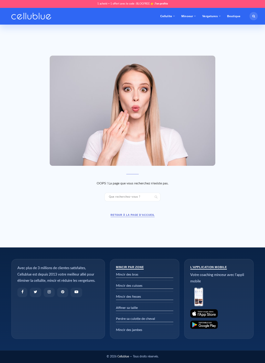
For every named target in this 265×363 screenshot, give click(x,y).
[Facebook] (22, 292)
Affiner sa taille (127, 307)
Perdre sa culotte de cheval (135, 318)
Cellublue (123, 356)
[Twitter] (35, 292)
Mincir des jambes (129, 330)
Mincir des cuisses (129, 285)
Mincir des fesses (128, 296)
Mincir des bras (127, 274)
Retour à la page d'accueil (133, 215)
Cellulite (166, 16)
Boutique (233, 16)
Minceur (187, 16)
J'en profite (161, 3)
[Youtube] (76, 292)
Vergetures (210, 16)
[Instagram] (49, 292)
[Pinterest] (62, 292)
